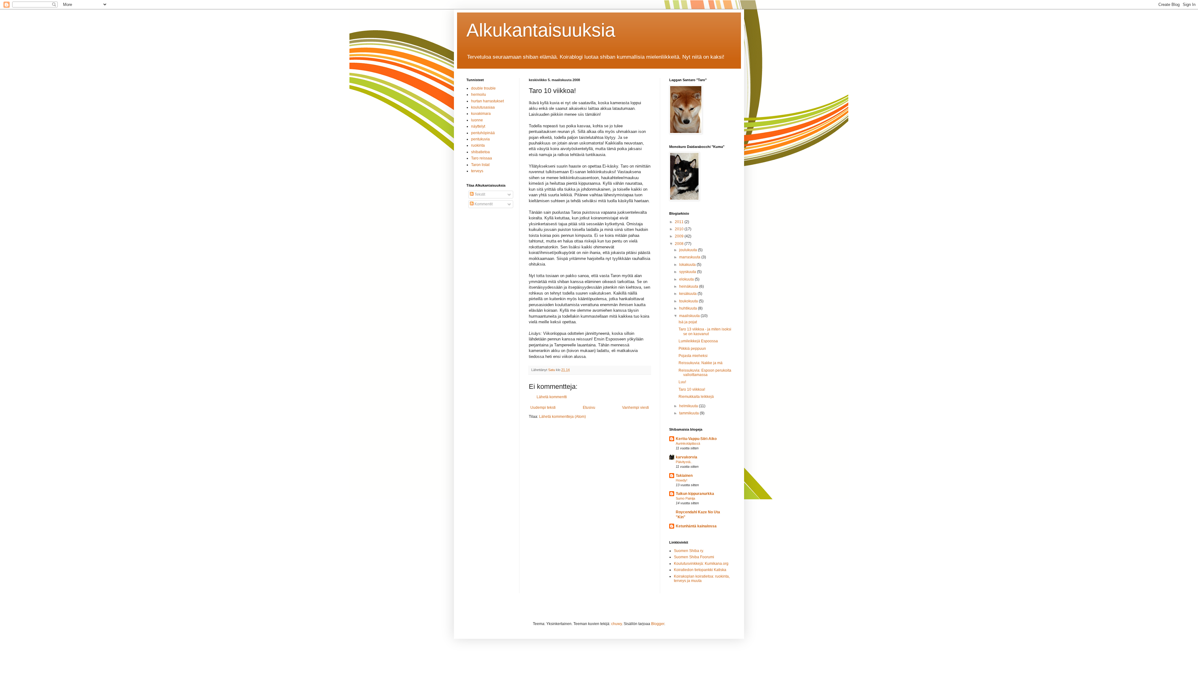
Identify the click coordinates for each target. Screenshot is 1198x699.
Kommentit (483, 204)
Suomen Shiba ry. (689, 551)
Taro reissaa (481, 158)
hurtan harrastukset (487, 101)
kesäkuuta (688, 293)
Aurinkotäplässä (688, 443)
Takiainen (684, 475)
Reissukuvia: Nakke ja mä (701, 363)
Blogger (657, 624)
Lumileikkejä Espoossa (698, 341)
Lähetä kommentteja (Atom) (562, 416)
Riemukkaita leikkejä (696, 396)
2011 (679, 222)
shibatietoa (480, 152)
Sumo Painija (685, 498)
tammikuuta (689, 413)
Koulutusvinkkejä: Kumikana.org (701, 563)
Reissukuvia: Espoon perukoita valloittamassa (705, 372)
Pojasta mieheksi (693, 356)
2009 (679, 236)
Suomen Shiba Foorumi (694, 557)
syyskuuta (688, 272)
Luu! (682, 382)
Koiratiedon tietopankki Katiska (700, 570)
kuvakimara (481, 113)
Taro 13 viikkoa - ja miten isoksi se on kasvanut (705, 331)
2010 (679, 229)
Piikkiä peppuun (692, 348)
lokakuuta (688, 264)
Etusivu (589, 407)
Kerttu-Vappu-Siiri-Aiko (696, 439)
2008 (679, 244)
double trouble (483, 88)
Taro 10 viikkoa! (692, 389)
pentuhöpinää (483, 133)
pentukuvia (480, 139)
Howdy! (681, 480)
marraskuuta (690, 257)
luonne (477, 120)
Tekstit (479, 194)
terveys (477, 171)
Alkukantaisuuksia (540, 30)
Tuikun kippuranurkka (695, 493)
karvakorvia (686, 457)
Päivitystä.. (684, 462)
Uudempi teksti (543, 407)
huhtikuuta (688, 308)
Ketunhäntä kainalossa (696, 526)
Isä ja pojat (688, 322)
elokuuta (687, 279)
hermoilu (478, 94)
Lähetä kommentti (552, 397)
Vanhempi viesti (635, 407)
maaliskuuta (690, 316)
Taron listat (480, 165)
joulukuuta (688, 250)
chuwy (616, 624)
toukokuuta (689, 301)
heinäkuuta (689, 286)
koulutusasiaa (483, 107)
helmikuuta (689, 406)
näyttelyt (478, 126)
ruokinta (478, 145)
